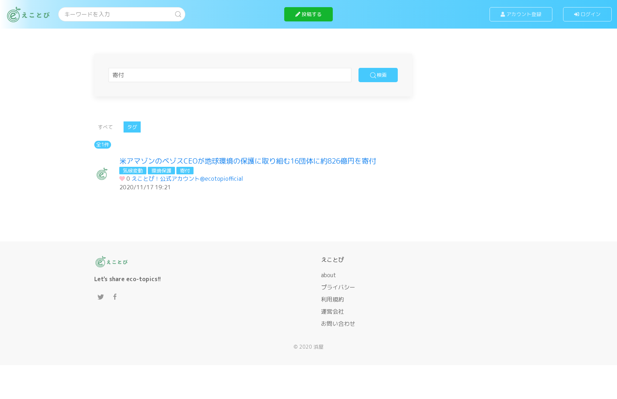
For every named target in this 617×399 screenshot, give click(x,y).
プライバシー (338, 287)
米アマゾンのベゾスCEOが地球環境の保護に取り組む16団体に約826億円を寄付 (247, 161)
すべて (105, 127)
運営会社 (332, 311)
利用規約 (332, 299)
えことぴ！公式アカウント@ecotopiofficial (187, 179)
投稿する (311, 14)
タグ (132, 127)
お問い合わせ (338, 324)
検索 (382, 74)
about (328, 275)
